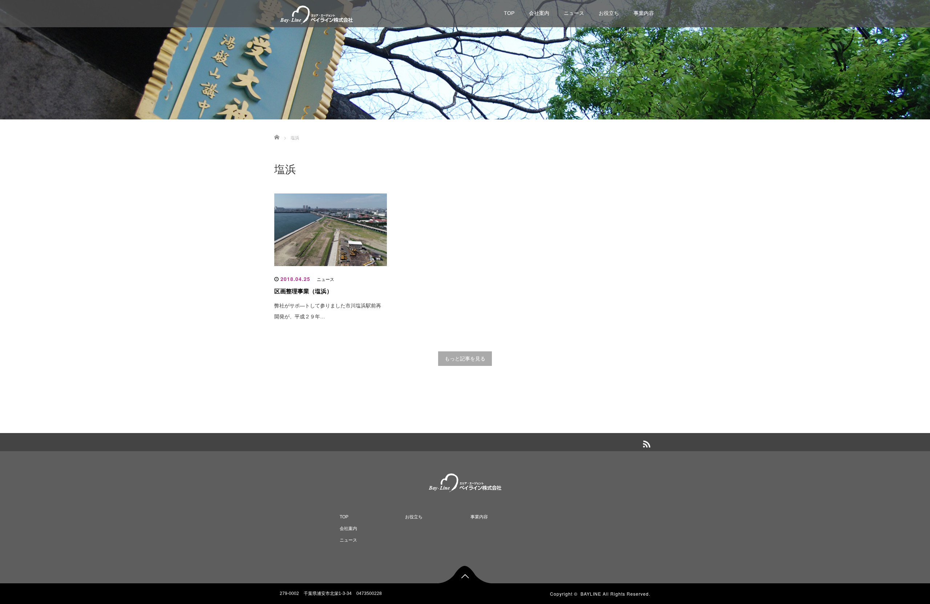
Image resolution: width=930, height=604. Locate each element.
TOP (509, 13)
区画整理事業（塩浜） (303, 291)
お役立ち (609, 13)
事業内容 (644, 13)
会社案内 (539, 13)
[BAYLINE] (316, 14)
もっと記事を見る (465, 359)
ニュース (574, 13)
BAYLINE (591, 594)
